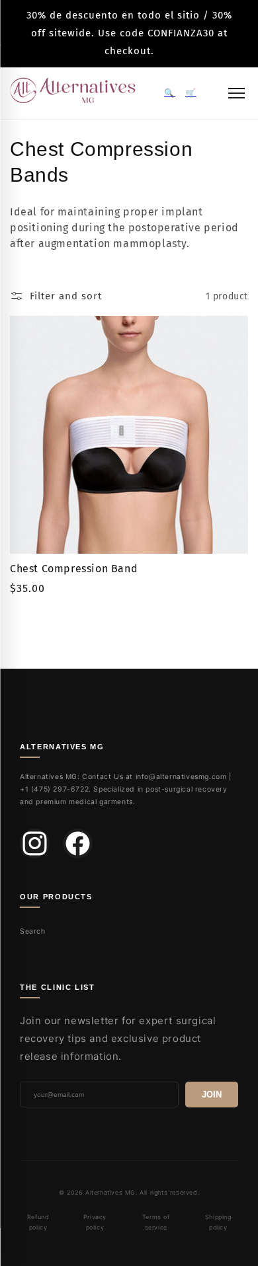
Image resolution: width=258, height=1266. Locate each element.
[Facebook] (78, 843)
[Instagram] (35, 843)
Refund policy (38, 1222)
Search (33, 931)
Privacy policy (95, 1222)
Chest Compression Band (74, 568)
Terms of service (156, 1222)
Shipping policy (218, 1222)
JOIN (212, 1094)
